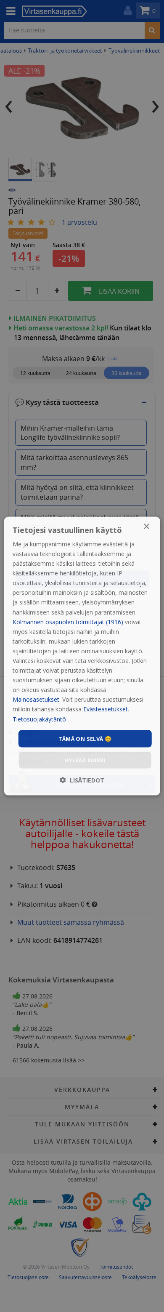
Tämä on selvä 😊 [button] (85, 738)
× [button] (146, 526)
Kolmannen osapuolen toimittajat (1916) (68, 621)
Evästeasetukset (105, 709)
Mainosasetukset (36, 699)
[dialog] (82, 656)
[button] (82, 780)
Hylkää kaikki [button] (85, 760)
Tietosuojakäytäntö (39, 719)
